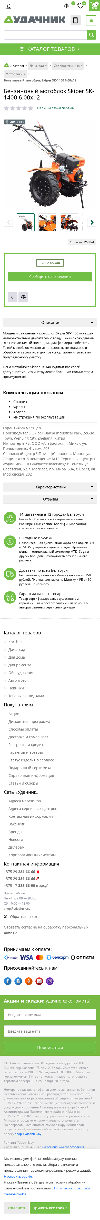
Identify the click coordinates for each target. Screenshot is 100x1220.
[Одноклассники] (29, 981)
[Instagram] (50, 981)
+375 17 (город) (26, 885)
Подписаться (50, 1047)
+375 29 (19, 871)
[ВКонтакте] (18, 981)
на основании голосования (63, 1147)
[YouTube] (39, 981)
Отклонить (16, 1207)
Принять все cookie (50, 1207)
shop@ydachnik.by (28, 1134)
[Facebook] (8, 981)
